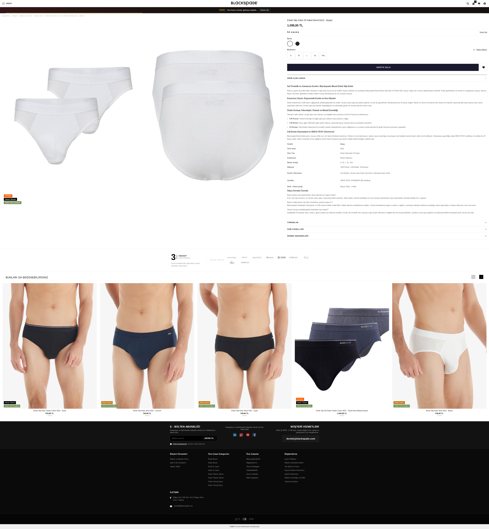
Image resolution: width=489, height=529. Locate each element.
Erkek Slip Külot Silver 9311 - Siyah (244, 411)
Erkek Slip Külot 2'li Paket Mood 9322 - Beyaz (65, 16)
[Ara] (467, 3)
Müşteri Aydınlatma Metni (294, 463)
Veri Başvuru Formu (292, 467)
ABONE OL (209, 438)
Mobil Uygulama (252, 478)
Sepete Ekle (383, 67)
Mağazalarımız (251, 463)
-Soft (231, 526)
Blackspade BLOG (253, 459)
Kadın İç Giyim (213, 470)
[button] (473, 277)
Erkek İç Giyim (26, 16)
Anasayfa (6, 16)
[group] (72, 112)
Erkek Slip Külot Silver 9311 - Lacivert (147, 411)
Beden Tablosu (482, 50)
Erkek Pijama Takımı (216, 474)
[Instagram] (241, 434)
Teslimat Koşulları (291, 482)
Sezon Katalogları (253, 467)
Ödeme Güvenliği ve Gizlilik (295, 478)
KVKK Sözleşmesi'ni (180, 444)
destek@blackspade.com (183, 506)
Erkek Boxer (212, 459)
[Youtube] (248, 434)
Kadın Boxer (212, 463)
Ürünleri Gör (270, 10)
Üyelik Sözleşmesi (291, 474)
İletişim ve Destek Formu (179, 459)
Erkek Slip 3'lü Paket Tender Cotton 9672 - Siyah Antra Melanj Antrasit (342, 411)
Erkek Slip (38, 16)
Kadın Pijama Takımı (216, 478)
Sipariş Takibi (175, 467)
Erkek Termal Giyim (215, 482)
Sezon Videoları (252, 474)
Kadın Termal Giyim (215, 485)
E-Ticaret (237, 526)
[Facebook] (254, 434)
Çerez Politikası (290, 459)
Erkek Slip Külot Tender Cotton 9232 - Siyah (49, 411)
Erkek (14, 16)
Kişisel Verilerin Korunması (294, 470)
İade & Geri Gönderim (178, 463)
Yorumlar (292, 222)
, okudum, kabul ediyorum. (189, 444)
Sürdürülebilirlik (252, 470)
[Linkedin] (235, 434)
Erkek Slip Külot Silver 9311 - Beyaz (439, 411)
